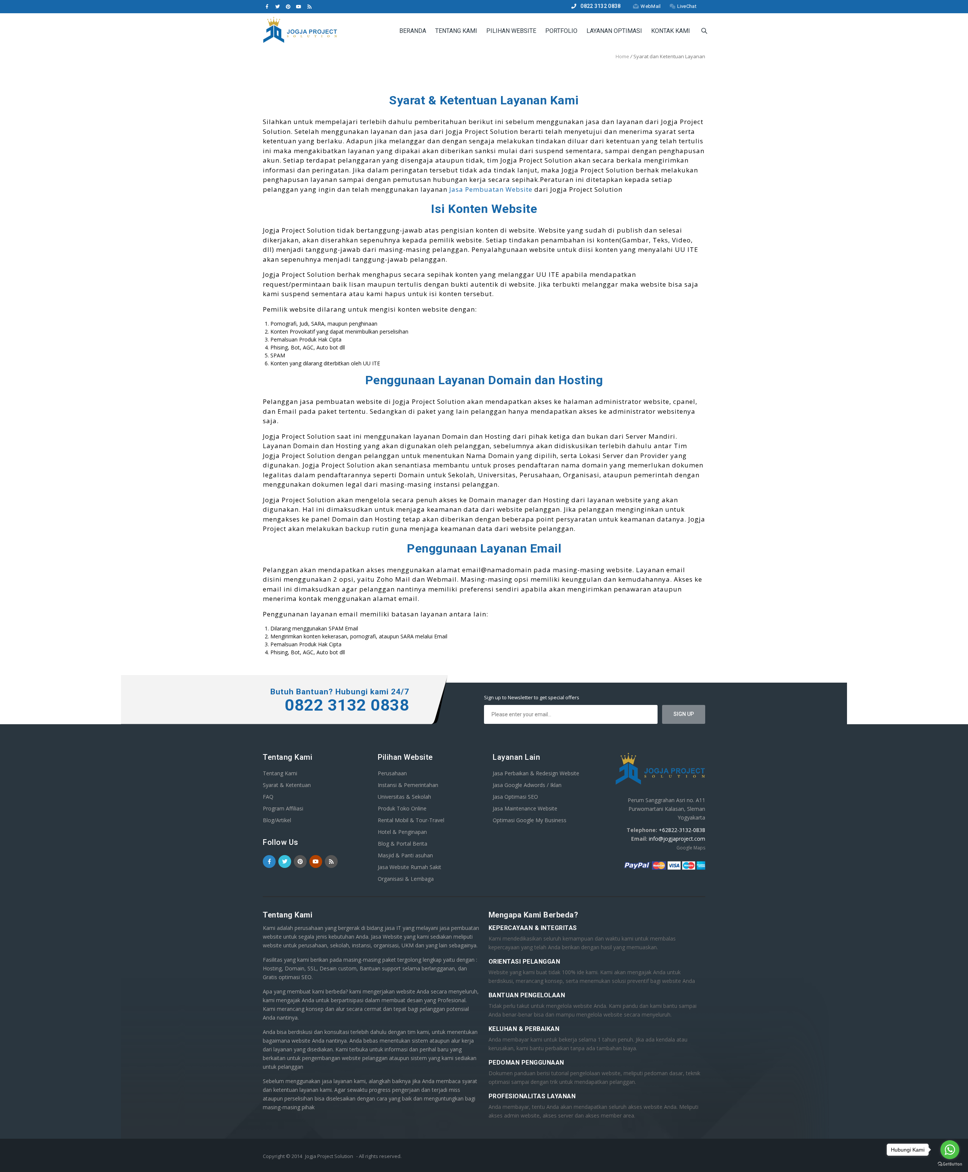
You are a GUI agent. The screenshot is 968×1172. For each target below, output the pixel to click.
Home (622, 56)
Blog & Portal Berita (402, 843)
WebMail (651, 6)
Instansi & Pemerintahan (408, 785)
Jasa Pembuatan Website (490, 189)
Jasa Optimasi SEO (515, 796)
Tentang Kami (456, 30)
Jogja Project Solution (329, 1156)
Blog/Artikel (277, 820)
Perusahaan (392, 773)
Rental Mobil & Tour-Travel (411, 820)
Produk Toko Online (402, 808)
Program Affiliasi (283, 808)
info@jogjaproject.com (677, 838)
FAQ (268, 796)
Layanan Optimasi (614, 30)
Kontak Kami (670, 30)
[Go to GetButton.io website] (950, 1164)
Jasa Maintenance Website (525, 808)
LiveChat (687, 6)
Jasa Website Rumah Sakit (409, 867)
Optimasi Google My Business (529, 820)
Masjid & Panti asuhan (405, 855)
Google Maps (690, 847)
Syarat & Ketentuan (287, 785)
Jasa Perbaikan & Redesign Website (536, 773)
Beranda (412, 30)
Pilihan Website (511, 30)
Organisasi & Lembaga (406, 878)
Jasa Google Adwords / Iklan (527, 785)
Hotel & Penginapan (402, 831)
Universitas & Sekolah (404, 796)
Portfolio (561, 30)
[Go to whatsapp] (949, 1149)
